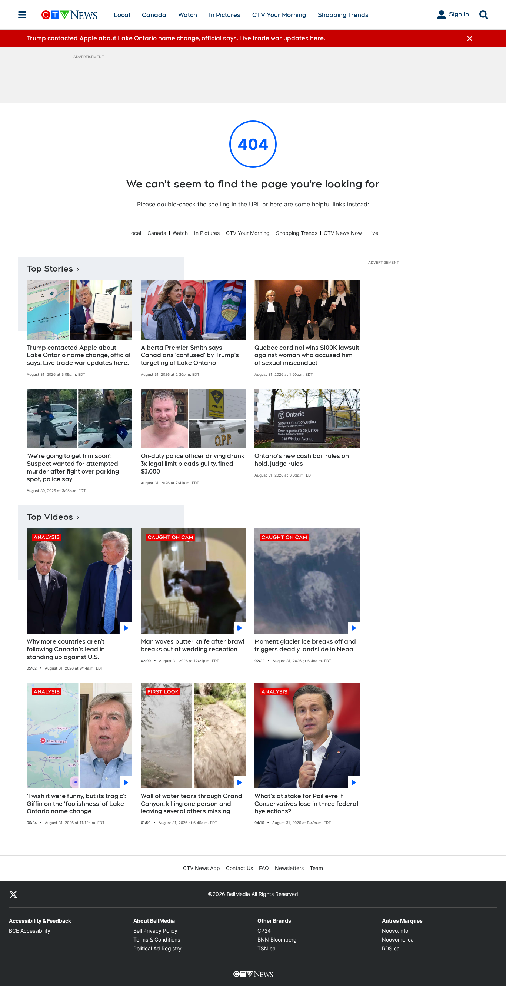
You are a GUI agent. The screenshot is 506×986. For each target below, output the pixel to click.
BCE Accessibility (29, 930)
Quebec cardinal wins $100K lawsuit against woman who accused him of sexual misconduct (306, 355)
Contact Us (239, 868)
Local (122, 15)
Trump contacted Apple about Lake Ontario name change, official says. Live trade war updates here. (78, 355)
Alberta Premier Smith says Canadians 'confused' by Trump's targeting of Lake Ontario (190, 355)
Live (373, 233)
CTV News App (201, 868)
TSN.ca (266, 948)
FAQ (264, 868)
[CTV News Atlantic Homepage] (69, 14)
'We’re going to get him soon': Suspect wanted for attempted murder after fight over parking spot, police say (73, 467)
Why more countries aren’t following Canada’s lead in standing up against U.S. (66, 649)
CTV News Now (343, 233)
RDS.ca (391, 948)
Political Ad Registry (157, 948)
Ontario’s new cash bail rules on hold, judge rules (301, 459)
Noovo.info (395, 930)
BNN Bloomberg (277, 939)
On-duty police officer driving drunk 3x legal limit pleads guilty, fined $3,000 (192, 463)
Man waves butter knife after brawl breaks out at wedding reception (192, 645)
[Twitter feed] (13, 894)
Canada (154, 15)
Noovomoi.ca (398, 939)
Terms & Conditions (156, 939)
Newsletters (289, 868)
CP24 (264, 930)
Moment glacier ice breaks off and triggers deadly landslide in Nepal (305, 645)
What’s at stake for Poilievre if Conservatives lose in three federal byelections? (306, 804)
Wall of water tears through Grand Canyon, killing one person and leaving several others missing (191, 804)
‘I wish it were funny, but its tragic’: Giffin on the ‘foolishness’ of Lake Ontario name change (76, 804)
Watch (187, 15)
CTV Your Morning (279, 15)
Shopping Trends (343, 15)
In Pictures (224, 15)
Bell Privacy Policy (155, 930)
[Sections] (22, 14)
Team (316, 868)
